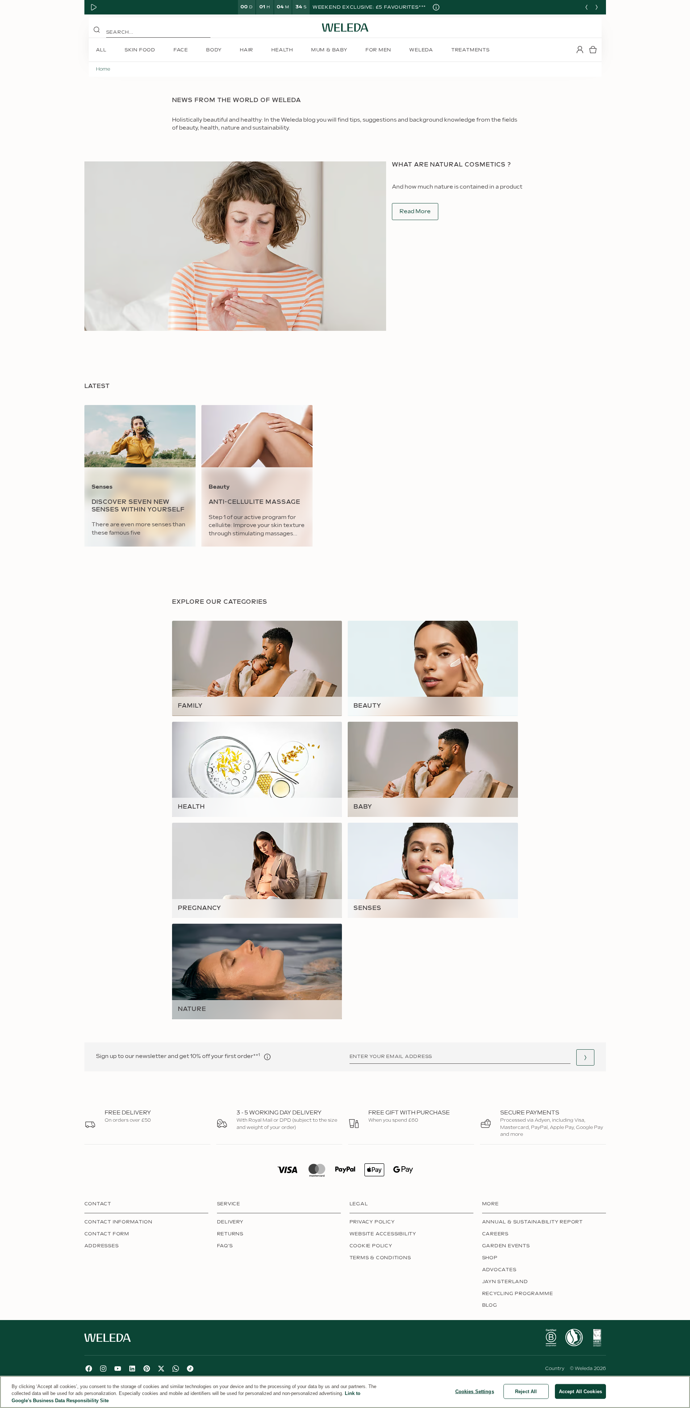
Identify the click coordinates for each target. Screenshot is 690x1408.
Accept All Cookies (580, 1391)
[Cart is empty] (593, 49)
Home (103, 69)
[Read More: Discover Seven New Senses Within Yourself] (140, 476)
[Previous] (586, 7)
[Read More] (551, 1337)
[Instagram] (103, 1368)
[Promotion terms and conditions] (436, 7)
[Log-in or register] (580, 49)
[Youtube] (117, 1368)
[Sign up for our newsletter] (585, 1057)
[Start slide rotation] (93, 7)
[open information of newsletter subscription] (267, 1057)
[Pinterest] (146, 1368)
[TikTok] (190, 1368)
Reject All (526, 1391)
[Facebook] (88, 1368)
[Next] (596, 7)
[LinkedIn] (132, 1368)
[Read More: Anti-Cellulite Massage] (257, 476)
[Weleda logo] (345, 27)
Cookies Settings (474, 1391)
